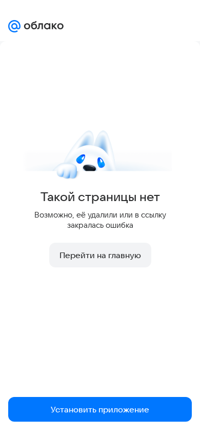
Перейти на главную (100, 255)
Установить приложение (100, 409)
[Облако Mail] (36, 26)
